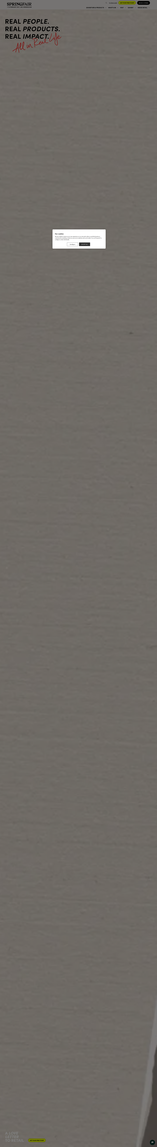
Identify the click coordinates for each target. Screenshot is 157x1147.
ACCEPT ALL (84, 244)
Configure (72, 244)
